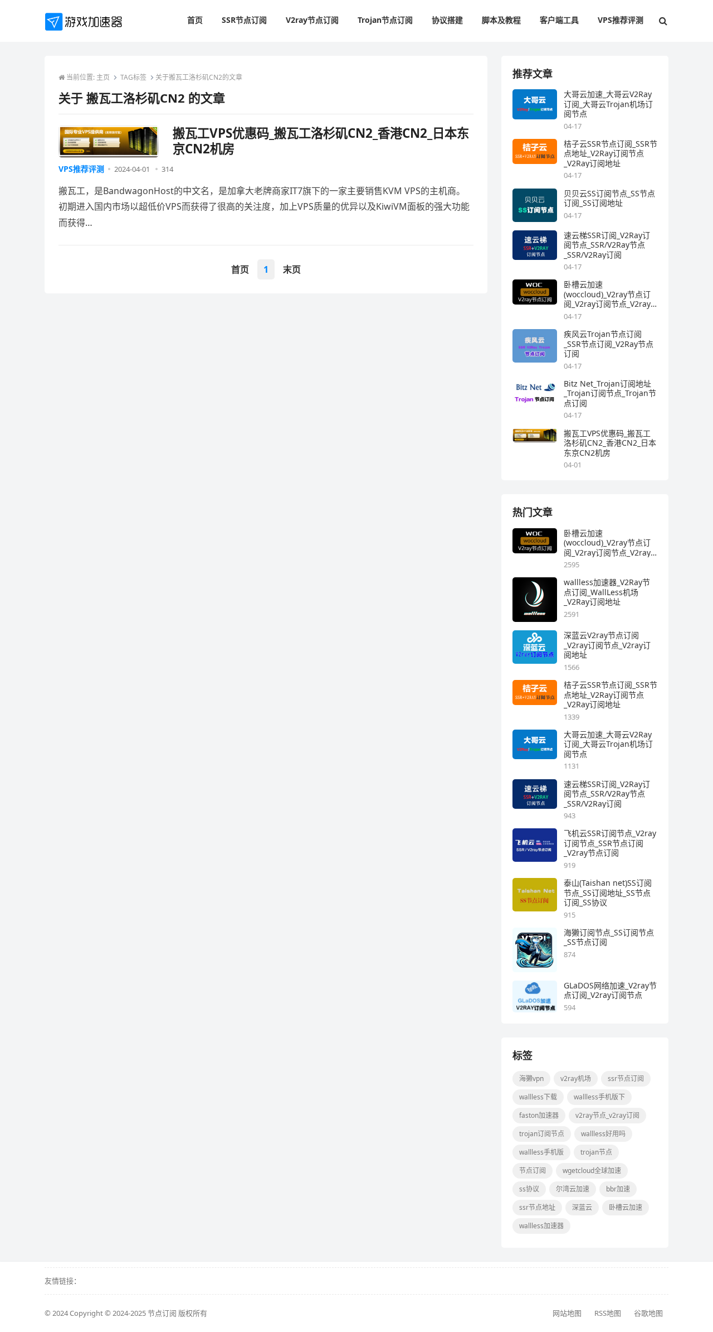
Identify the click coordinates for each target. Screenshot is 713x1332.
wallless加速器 (541, 1225)
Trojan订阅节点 (541, 1133)
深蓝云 (582, 1207)
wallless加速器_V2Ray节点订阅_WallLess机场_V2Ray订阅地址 (607, 592)
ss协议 (529, 1189)
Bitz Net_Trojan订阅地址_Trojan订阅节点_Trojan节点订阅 (610, 393)
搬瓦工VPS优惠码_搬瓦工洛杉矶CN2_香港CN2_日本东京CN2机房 (610, 443)
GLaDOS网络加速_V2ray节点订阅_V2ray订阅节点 (610, 990)
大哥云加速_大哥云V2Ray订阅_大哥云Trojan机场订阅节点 (608, 104)
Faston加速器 (539, 1115)
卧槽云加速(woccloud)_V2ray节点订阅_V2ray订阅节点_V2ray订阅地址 (607, 294)
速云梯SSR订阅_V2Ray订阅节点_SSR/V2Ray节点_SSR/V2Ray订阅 (607, 245)
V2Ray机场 (575, 1078)
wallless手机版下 (599, 1097)
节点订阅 (532, 1170)
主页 (103, 77)
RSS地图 (607, 1313)
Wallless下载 (538, 1097)
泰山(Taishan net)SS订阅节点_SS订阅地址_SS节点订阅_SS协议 (608, 893)
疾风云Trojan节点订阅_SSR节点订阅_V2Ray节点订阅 (608, 344)
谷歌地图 (648, 1313)
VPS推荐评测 (81, 168)
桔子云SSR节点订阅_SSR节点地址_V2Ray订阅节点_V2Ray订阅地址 (610, 153)
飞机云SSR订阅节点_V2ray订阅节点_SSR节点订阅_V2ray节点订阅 (610, 843)
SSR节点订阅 (626, 1078)
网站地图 (567, 1313)
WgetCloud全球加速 (592, 1170)
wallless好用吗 (603, 1133)
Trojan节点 (596, 1152)
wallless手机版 (541, 1152)
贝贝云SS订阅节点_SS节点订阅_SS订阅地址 (609, 198)
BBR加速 (618, 1189)
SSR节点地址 (537, 1207)
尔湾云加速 (572, 1189)
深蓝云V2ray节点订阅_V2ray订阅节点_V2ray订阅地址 (607, 645)
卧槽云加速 (625, 1207)
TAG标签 (133, 77)
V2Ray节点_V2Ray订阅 (607, 1115)
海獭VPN (531, 1078)
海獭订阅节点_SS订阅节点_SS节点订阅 (609, 937)
